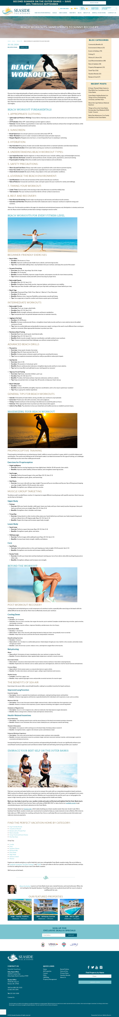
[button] (59, 517)
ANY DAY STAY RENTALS (60, 523)
